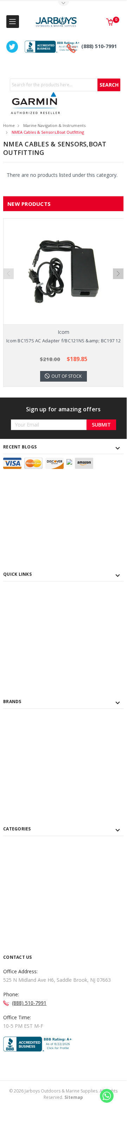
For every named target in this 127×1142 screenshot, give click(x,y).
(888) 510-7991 (99, 46)
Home (9, 125)
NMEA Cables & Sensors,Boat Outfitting (48, 132)
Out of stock (66, 376)
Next (118, 273)
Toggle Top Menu (63, 3)
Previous (8, 273)
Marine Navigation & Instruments (54, 125)
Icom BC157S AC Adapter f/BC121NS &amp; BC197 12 (63, 340)
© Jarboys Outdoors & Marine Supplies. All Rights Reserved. (63, 1094)
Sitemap (73, 1097)
